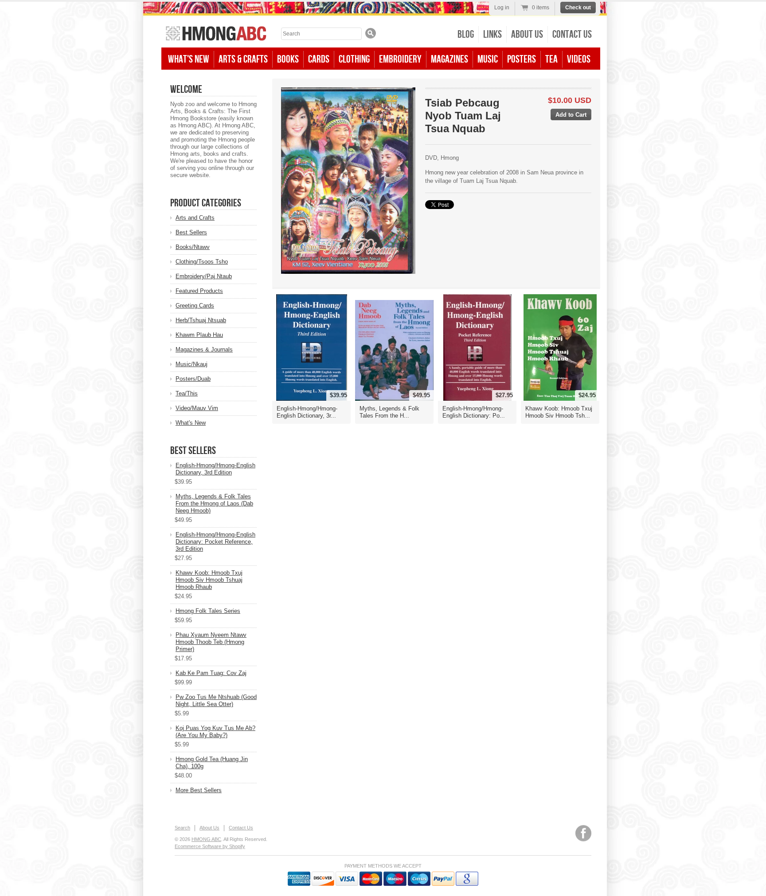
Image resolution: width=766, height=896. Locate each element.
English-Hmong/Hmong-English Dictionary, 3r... (307, 412)
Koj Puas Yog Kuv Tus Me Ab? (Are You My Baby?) (215, 731)
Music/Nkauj (191, 364)
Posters (521, 59)
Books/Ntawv (193, 247)
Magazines (449, 59)
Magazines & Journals (204, 349)
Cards (318, 59)
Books (288, 59)
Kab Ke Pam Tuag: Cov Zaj (211, 673)
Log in (501, 7)
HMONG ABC (206, 839)
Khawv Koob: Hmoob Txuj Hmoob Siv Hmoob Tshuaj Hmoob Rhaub (209, 579)
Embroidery (400, 59)
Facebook (583, 833)
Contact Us (572, 34)
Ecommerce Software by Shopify (210, 846)
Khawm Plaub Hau (199, 335)
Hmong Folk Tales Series (208, 611)
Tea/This (187, 393)
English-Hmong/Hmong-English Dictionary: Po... (473, 412)
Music (487, 59)
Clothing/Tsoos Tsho (202, 261)
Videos (578, 59)
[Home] (216, 34)
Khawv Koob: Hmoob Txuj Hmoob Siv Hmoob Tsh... (558, 412)
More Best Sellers (199, 790)
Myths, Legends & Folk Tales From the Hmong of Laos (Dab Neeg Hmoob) (214, 503)
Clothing (354, 59)
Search (182, 827)
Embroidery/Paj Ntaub (204, 276)
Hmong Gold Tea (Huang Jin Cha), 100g (212, 763)
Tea (551, 59)
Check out (578, 7)
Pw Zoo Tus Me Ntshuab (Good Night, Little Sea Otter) (216, 700)
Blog (465, 34)
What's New (188, 59)
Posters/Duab (193, 378)
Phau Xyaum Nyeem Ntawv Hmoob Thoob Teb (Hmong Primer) (211, 642)
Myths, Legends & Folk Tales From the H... (389, 412)
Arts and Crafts (195, 217)
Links (492, 34)
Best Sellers (191, 232)
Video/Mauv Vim (197, 408)
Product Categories (205, 203)
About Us (527, 34)
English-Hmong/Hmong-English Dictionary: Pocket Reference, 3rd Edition (215, 541)
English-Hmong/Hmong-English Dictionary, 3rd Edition (215, 469)
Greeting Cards (195, 305)
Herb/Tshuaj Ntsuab (201, 320)
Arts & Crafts (243, 59)
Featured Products (199, 291)
